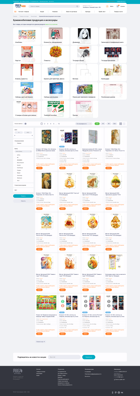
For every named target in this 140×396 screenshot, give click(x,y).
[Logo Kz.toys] (20, 6)
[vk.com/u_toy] (122, 392)
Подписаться (89, 357)
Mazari (64, 153)
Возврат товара (62, 375)
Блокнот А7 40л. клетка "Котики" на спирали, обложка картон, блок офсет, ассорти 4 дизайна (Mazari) (92, 317)
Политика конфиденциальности (93, 374)
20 (97, 123)
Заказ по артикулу (71, 11)
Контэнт (41, 153)
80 (109, 123)
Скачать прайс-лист (120, 379)
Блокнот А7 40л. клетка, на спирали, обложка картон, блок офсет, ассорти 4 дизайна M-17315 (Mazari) (68, 317)
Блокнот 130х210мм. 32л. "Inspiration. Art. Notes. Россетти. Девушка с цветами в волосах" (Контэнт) (115, 151)
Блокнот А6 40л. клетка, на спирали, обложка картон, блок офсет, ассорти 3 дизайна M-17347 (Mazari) (68, 151)
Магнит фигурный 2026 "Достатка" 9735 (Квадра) (90, 194)
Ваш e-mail (13, 348)
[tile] (120, 123)
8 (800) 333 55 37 (123, 371)
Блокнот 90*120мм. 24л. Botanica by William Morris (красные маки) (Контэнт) (46, 150)
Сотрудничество (34, 1)
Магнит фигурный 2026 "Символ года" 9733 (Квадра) (68, 275)
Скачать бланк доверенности (65, 384)
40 (103, 123)
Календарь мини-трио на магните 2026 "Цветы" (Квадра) (115, 275)
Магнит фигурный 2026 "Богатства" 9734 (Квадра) (44, 234)
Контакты (51, 1)
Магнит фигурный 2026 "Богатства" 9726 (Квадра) (113, 234)
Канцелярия (39, 373)
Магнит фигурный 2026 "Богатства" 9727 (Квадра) (90, 234)
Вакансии (60, 377)
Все (115, 123)
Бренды (87, 11)
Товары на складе (40, 371)
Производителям (44, 1)
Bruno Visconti (88, 153)
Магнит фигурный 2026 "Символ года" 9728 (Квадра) (92, 275)
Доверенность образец (63, 383)
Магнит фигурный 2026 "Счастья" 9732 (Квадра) (69, 194)
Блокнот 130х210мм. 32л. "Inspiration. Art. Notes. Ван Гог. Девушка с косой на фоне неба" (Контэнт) (45, 195)
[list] (123, 123)
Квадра (64, 197)
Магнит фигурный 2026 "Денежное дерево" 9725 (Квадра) (113, 194)
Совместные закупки (63, 381)
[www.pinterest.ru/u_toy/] (112, 392)
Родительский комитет (63, 379)
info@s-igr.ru (120, 377)
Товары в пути (118, 11)
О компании (16, 1)
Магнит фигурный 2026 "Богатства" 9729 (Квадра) (67, 234)
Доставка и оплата (24, 1)
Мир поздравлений (44, 319)
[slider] (14, 135)
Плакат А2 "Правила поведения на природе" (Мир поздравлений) (46, 315)
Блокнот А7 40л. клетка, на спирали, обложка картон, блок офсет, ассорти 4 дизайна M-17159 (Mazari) (114, 317)
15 (59, 124)
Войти (39, 168)
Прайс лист (102, 11)
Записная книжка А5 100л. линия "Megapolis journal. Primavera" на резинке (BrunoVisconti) (92, 150)
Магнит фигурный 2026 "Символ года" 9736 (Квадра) (45, 275)
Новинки (55, 11)
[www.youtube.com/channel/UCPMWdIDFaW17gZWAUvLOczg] (119, 392)
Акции (42, 11)
